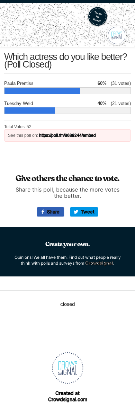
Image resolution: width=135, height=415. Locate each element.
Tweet (86, 211)
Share (52, 211)
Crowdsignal (99, 263)
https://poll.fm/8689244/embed (67, 135)
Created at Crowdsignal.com (67, 396)
